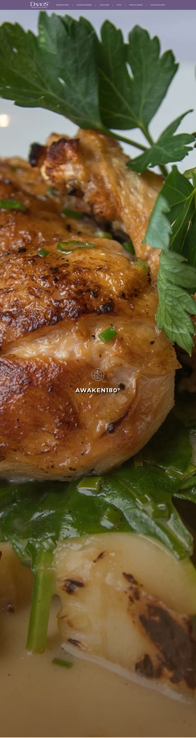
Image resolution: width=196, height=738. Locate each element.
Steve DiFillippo (157, 5)
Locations (104, 5)
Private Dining (136, 5)
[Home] (39, 5)
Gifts (119, 5)
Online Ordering (84, 5)
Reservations (62, 5)
